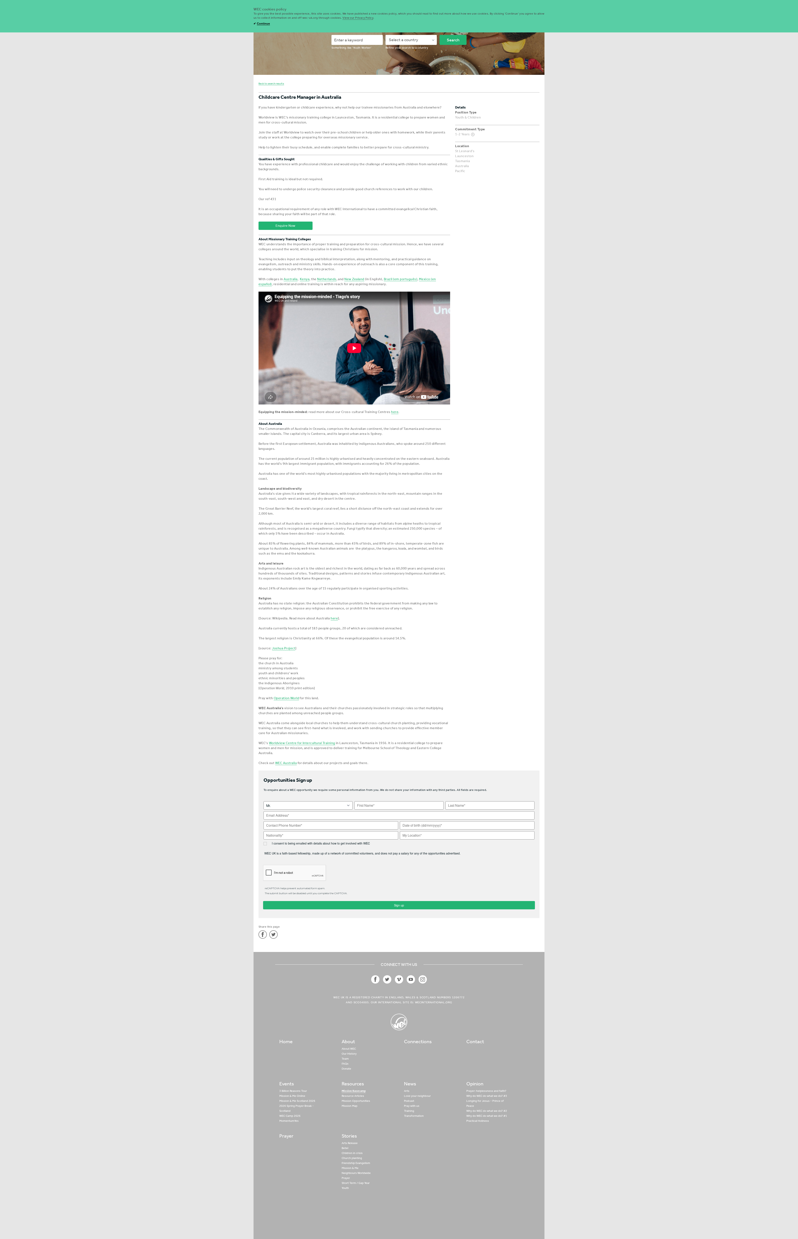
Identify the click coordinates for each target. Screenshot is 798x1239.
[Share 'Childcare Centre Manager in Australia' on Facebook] (263, 934)
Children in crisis (352, 1153)
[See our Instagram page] (423, 979)
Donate (346, 1068)
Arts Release (350, 1143)
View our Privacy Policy (357, 18)
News (410, 1084)
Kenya (304, 279)
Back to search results (271, 83)
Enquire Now (285, 226)
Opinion (474, 1084)
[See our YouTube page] (411, 979)
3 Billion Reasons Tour (293, 1091)
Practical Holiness (477, 1121)
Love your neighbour (417, 1096)
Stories (349, 1136)
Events (286, 1084)
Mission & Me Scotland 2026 (297, 1101)
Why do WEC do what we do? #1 (486, 1116)
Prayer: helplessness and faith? (486, 1091)
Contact (475, 1041)
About (348, 1041)
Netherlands (326, 279)
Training (409, 1111)
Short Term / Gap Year (356, 1183)
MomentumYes (289, 1121)
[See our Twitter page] (387, 979)
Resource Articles (353, 1096)
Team (345, 1058)
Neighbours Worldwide (356, 1173)
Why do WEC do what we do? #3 (486, 1096)
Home (286, 1041)
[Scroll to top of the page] (399, 1022)
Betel (345, 1148)
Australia (290, 279)
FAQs (345, 1063)
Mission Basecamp (354, 1091)
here (394, 412)
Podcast (409, 1101)
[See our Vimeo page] (399, 979)
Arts (406, 1091)
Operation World (286, 698)
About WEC (349, 1048)
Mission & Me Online (292, 1096)
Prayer (286, 1136)
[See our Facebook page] (375, 979)
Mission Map (349, 1106)
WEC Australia (286, 763)
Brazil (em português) (400, 279)
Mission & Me (350, 1168)
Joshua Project (283, 648)
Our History (349, 1053)
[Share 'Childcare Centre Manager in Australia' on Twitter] (273, 934)
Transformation (414, 1116)
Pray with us (411, 1106)
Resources (353, 1084)
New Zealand (354, 279)
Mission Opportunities (356, 1101)
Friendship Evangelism (356, 1163)
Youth (345, 1188)
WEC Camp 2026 (289, 1116)
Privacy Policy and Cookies (472, 1220)
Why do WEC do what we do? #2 (486, 1111)
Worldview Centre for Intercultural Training (302, 743)
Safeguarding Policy (506, 1220)
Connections (418, 1041)
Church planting (352, 1158)
